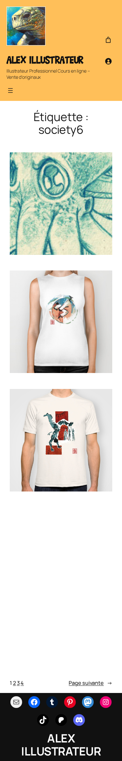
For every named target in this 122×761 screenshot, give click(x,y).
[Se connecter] (108, 61)
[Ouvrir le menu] (10, 90)
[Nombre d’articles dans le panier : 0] (108, 40)
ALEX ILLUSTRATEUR (45, 59)
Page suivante (90, 682)
